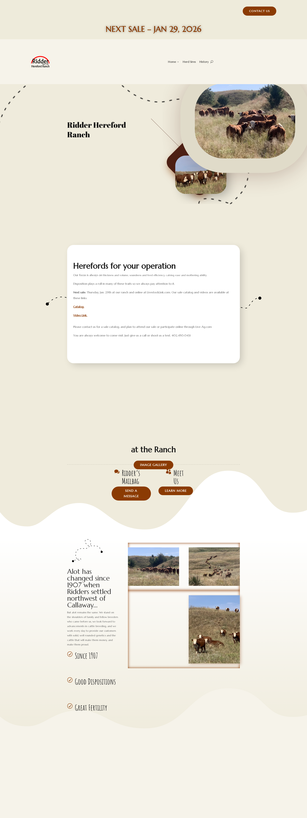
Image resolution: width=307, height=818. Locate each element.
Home (172, 62)
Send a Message (131, 493)
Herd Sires (189, 62)
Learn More (176, 491)
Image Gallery (153, 465)
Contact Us (259, 11)
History (204, 62)
